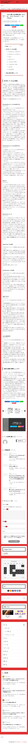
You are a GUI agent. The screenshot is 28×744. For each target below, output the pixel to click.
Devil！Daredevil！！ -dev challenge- (12, 2)
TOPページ (4, 8)
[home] (8, 591)
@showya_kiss (9, 35)
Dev (4, 21)
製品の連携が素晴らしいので (11, 73)
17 (16, 570)
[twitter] (17, 591)
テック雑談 (12, 21)
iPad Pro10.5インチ (11, 59)
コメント (4, 509)
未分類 (5, 657)
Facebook (7, 25)
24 (16, 572)
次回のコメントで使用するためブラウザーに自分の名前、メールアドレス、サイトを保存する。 (14, 537)
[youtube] (20, 591)
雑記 (5, 664)
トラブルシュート (9, 634)
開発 (5, 661)
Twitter (13, 25)
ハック (5, 644)
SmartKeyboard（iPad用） (12, 64)
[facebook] (13, 591)
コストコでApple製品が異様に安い (9, 702)
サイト (3, 531)
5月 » (23, 577)
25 (19, 572)
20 (5, 572)
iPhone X (9, 56)
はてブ (17, 25)
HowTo (7, 628)
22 (11, 572)
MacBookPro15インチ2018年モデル (14, 51)
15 (11, 570)
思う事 (5, 651)
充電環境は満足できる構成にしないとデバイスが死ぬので (10, 411)
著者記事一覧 (20, 440)
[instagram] (15, 591)
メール (3, 526)
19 (22, 570)
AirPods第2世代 (10, 69)
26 (22, 572)
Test (4, 638)
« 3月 (5, 577)
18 (19, 570)
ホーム (2, 5)
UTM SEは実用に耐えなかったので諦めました (11, 724)
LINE (22, 25)
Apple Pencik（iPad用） (12, 61)
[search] (24, 598)
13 (5, 570)
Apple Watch (9, 66)
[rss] (11, 591)
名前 (3, 521)
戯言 (16, 21)
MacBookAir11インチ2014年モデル (13, 54)
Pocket (15, 26)
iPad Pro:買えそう (13, 466)
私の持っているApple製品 (11, 49)
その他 (9, 8)
